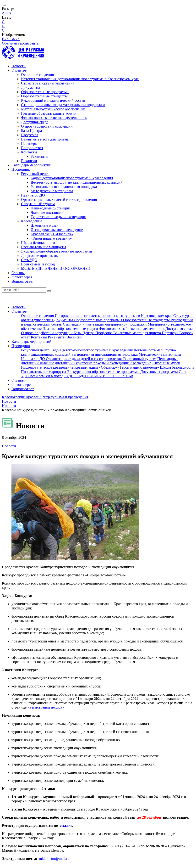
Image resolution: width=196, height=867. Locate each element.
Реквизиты (39, 156)
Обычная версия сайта (20, 43)
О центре (19, 70)
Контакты (29, 152)
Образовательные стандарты (44, 96)
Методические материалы (52, 191)
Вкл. (6, 39)
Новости (18, 66)
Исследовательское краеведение (57, 230)
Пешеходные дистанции (50, 208)
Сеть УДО (29, 260)
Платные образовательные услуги (48, 113)
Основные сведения (37, 75)
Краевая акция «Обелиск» (52, 234)
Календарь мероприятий (31, 165)
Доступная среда (34, 122)
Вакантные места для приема (45, 139)
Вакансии (29, 161)
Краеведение (31, 221)
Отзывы (18, 273)
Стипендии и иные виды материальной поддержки (63, 105)
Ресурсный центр (35, 174)
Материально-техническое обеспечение (53, 109)
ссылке (66, 825)
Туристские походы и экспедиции (58, 217)
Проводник (20, 169)
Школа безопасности (38, 243)
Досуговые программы (40, 255)
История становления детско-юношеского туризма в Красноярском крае (80, 79)
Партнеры (29, 143)
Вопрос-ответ (32, 148)
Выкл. (15, 39)
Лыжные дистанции (47, 212)
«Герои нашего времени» (51, 238)
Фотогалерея (21, 277)
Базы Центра (31, 131)
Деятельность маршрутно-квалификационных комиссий (77, 182)
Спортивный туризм (38, 204)
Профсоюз (29, 135)
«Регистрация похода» (45, 707)
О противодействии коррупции (47, 126)
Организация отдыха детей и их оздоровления (59, 199)
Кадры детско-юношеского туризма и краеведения (72, 178)
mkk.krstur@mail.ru (54, 858)
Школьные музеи (45, 225)
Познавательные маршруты (43, 247)
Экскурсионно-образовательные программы (57, 251)
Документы (30, 87)
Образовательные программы (45, 92)
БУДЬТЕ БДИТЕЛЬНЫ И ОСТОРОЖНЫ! (55, 268)
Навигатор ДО (33, 195)
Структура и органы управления (47, 83)
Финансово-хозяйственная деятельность (54, 118)
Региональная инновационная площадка (64, 187)
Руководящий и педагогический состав (53, 100)
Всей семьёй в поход (38, 264)
